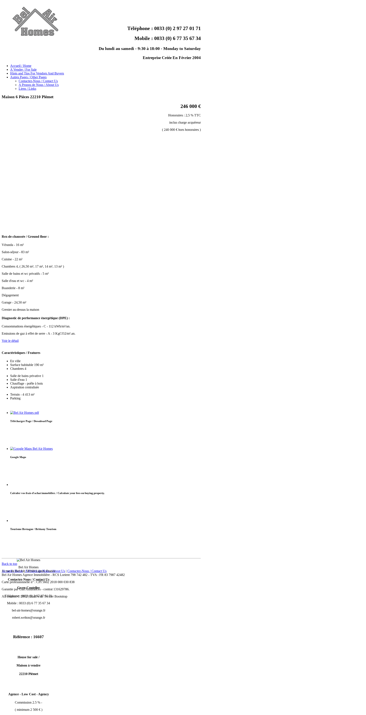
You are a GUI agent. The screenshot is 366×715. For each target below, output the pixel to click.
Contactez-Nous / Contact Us (38, 81)
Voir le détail (10, 340)
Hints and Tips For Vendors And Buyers (37, 73)
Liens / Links (27, 88)
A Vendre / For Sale (23, 69)
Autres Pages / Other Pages (28, 77)
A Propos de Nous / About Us (39, 85)
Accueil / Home (20, 66)
